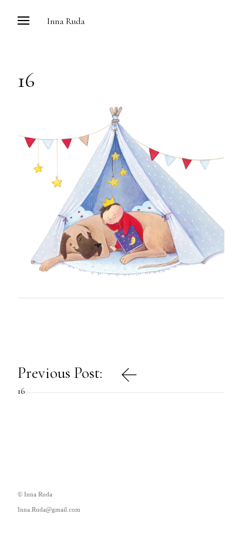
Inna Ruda (66, 21)
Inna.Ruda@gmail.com (49, 509)
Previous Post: (62, 378)
